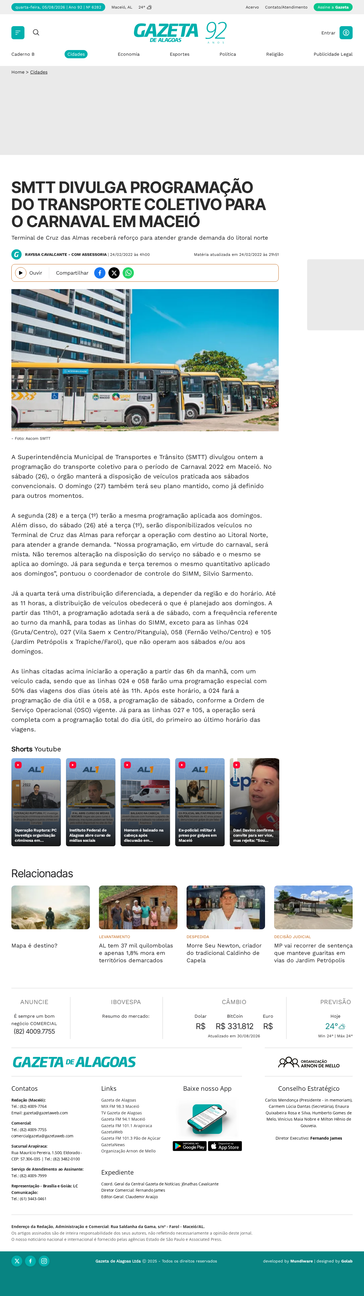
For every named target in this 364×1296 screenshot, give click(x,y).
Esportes (179, 54)
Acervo (252, 7)
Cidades (76, 54)
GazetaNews (113, 1144)
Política (228, 54)
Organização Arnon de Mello (128, 1151)
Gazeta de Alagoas (118, 1100)
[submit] (36, 32)
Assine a (333, 7)
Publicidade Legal (333, 54)
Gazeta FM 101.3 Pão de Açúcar (131, 1138)
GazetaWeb (112, 1132)
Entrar (328, 33)
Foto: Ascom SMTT (32, 438)
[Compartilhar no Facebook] (100, 273)
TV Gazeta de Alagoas (121, 1112)
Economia (129, 54)
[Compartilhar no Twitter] (114, 273)
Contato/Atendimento (286, 7)
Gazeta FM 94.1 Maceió (123, 1119)
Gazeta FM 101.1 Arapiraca (126, 1125)
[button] (346, 32)
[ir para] (207, 1119)
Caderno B (22, 54)
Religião (275, 54)
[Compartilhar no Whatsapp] (128, 273)
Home (17, 72)
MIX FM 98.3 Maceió (120, 1106)
